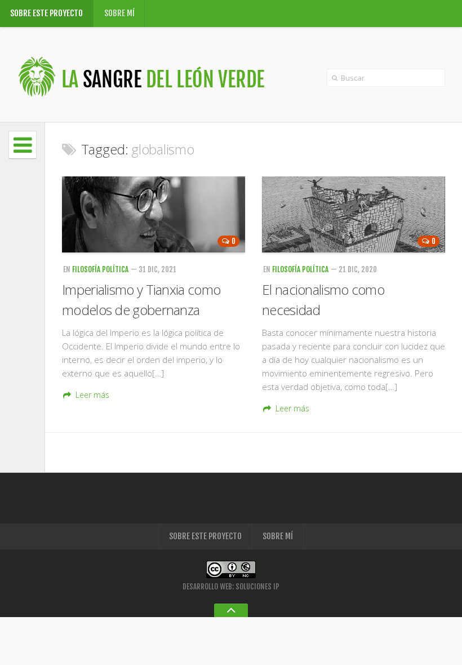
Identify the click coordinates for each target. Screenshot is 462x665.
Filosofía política (100, 269)
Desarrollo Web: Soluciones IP (231, 586)
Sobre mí (119, 13)
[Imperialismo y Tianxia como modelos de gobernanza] (153, 214)
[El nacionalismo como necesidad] (353, 214)
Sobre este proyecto (46, 13)
